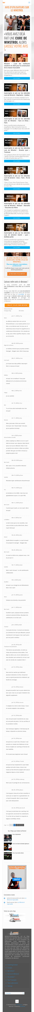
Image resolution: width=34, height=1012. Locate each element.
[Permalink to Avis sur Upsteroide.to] (8, 841)
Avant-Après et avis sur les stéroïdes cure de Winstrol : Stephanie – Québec (17, 94)
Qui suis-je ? (10, 971)
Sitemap (9, 986)
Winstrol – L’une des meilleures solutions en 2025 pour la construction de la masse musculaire (17, 66)
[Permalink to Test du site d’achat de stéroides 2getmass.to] (8, 850)
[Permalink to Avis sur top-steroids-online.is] (8, 859)
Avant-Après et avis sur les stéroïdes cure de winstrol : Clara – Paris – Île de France (17, 178)
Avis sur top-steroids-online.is (18, 853)
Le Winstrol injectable (16, 899)
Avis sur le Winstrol (13, 974)
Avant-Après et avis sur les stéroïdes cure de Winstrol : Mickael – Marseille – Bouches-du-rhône (17, 205)
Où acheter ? (11, 977)
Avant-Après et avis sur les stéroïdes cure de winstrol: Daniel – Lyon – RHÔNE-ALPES (17, 235)
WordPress (22, 1006)
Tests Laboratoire (12, 983)
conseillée (21, 294)
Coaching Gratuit (12, 965)
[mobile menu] (29, 2)
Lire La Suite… (17, 78)
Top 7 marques (11, 980)
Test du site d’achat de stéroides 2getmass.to (21, 843)
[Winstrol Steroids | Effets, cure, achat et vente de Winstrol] (4, 2)
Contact (9, 968)
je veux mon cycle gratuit (17, 274)
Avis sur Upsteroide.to (17, 834)
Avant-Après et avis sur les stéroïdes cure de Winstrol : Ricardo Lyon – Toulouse (17, 150)
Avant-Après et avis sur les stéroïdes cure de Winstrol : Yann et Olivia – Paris (17, 121)
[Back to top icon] (17, 1001)
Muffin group (19, 1004)
